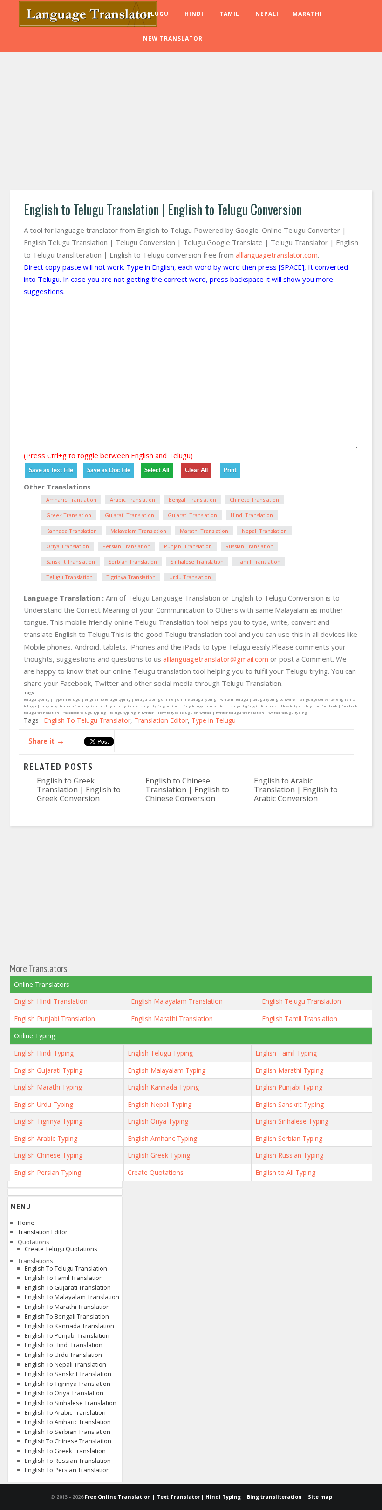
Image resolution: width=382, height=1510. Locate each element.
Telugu (156, 14)
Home (26, 1222)
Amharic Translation (71, 499)
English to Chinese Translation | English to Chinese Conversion (187, 790)
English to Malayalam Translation (72, 1297)
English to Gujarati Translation (68, 1287)
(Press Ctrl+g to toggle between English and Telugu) (108, 455)
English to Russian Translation (68, 1460)
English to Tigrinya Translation (67, 1383)
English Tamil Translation (299, 1018)
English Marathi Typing (289, 1070)
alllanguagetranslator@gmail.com (215, 659)
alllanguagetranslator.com (277, 254)
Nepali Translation (264, 530)
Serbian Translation (133, 561)
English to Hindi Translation (63, 1345)
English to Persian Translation (67, 1470)
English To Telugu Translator (87, 720)
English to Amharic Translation (68, 1422)
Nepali (267, 14)
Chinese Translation (254, 499)
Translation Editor (161, 720)
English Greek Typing (159, 1155)
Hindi (194, 14)
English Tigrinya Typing (48, 1121)
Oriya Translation (67, 546)
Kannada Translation (71, 530)
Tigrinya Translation (131, 576)
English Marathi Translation (172, 1018)
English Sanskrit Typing (289, 1104)
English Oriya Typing (158, 1121)
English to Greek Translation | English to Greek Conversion (79, 790)
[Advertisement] (191, 122)
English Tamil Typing (286, 1053)
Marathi (307, 14)
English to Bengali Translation (67, 1316)
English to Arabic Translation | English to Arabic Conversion (296, 790)
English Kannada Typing (163, 1087)
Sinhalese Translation (197, 561)
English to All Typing (285, 1172)
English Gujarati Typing (48, 1070)
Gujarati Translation (129, 514)
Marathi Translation (204, 530)
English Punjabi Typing (288, 1087)
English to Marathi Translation (67, 1306)
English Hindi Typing (44, 1053)
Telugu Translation (69, 576)
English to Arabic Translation (65, 1412)
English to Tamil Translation (64, 1277)
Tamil (229, 14)
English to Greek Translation (65, 1451)
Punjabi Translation (188, 546)
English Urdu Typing (43, 1104)
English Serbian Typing (288, 1138)
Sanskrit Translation (70, 561)
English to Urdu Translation (63, 1354)
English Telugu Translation (301, 1001)
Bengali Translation (192, 499)
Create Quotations (156, 1172)
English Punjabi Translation (54, 1018)
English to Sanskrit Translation (68, 1374)
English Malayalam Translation (177, 1001)
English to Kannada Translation (69, 1325)
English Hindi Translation (51, 1001)
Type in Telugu (213, 720)
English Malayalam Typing (166, 1070)
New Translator (173, 38)
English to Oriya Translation (64, 1393)
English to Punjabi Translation (67, 1335)
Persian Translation (126, 546)
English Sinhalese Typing (291, 1121)
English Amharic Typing (162, 1138)
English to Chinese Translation (68, 1441)
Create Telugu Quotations (61, 1248)
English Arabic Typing (45, 1138)
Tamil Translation (258, 561)
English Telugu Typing (160, 1053)
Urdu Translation (190, 576)
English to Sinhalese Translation (70, 1402)
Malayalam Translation (138, 530)
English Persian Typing (47, 1172)
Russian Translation (249, 546)
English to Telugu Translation (66, 1268)
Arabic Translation (132, 499)
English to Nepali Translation (65, 1364)
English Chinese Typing (48, 1155)
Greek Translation (68, 514)
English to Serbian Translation (67, 1431)
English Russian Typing (289, 1155)
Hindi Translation (252, 514)
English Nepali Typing (159, 1104)
